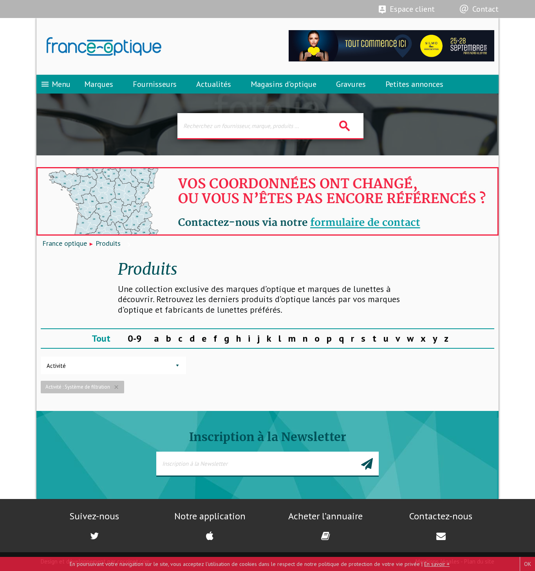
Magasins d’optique (283, 84)
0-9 (135, 338)
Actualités (213, 84)
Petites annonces (414, 84)
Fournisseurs (155, 84)
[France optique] (152, 46)
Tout (101, 338)
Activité (56, 365)
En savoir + (437, 563)
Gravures (351, 84)
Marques (98, 84)
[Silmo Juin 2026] (391, 59)
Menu (55, 84)
